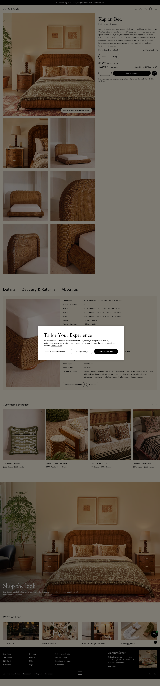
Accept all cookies (106, 351)
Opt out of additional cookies (54, 351)
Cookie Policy (56, 345)
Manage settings (82, 351)
